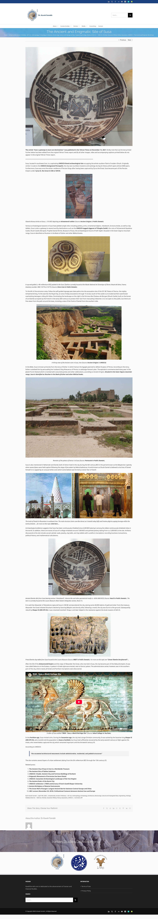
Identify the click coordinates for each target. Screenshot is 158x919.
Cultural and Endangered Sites (110, 796)
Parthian (44, 798)
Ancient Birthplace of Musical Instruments (44, 786)
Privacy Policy (86, 891)
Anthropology (76, 796)
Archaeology (83, 796)
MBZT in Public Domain (81, 660)
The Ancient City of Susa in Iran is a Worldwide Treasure (49, 769)
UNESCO (70, 798)
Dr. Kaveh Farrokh (32, 796)
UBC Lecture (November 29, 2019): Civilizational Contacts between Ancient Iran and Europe (62, 791)
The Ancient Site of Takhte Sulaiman (42, 771)
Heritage (128, 796)
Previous (123, 40)
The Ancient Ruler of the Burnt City (41, 781)
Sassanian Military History (54, 798)
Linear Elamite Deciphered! (117, 660)
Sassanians (64, 798)
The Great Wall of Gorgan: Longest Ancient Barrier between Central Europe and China (60, 789)
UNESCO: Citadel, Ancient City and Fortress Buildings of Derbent (52, 774)
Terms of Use (86, 886)
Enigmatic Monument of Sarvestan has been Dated (47, 776)
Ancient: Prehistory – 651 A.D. (64, 796)
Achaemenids (52, 796)
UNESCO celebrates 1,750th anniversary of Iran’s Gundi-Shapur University (55, 784)
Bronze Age (98, 796)
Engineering (122, 796)
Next (129, 40)
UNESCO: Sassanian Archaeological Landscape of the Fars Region (52, 779)
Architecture (91, 796)
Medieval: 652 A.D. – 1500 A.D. (33, 798)
